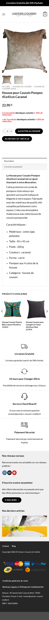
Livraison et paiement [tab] (13, 167)
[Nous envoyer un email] (9, 472)
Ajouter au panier (29, 131)
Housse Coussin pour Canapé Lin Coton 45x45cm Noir (35, 324)
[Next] (42, 50)
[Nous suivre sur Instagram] (4, 472)
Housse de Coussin (22, 86)
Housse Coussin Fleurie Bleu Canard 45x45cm (12, 323)
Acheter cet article (17, 138)
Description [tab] (9, 161)
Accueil (6, 86)
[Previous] (6, 50)
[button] (3, 14)
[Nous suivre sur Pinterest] (14, 472)
